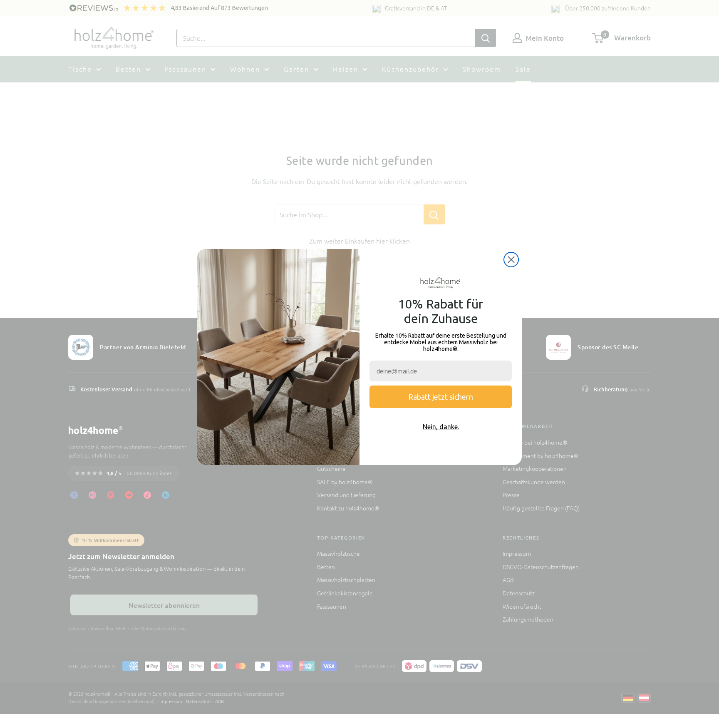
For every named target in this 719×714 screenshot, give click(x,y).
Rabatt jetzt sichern (440, 397)
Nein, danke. (441, 426)
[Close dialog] (511, 259)
